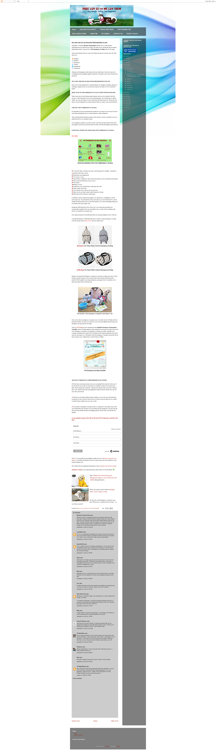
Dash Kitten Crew (81, 594)
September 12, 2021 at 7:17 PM (84, 605)
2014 (126, 105)
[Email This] (106, 508)
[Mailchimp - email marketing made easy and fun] (112, 452)
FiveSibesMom (81, 633)
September (129, 73)
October (129, 71)
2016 (126, 101)
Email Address (77, 431)
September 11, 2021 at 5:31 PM (84, 566)
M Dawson (79, 647)
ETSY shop (80, 327)
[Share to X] (109, 508)
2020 (126, 92)
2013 (126, 107)
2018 (126, 96)
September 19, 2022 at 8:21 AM (84, 661)
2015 (126, 103)
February (129, 87)
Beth (78, 571)
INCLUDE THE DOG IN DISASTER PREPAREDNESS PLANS (135, 75)
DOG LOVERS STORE (79, 33)
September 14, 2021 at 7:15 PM (84, 616)
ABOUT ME (93, 33)
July (128, 81)
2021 (126, 67)
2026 (126, 56)
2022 (126, 64)
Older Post (114, 721)
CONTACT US (118, 33)
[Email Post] (102, 508)
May (128, 83)
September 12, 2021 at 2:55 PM (84, 578)
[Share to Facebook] (110, 508)
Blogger (118, 746)
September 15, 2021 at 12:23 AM (85, 628)
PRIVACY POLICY (132, 33)
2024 (126, 60)
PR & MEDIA (106, 33)
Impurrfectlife (80, 544)
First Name (76, 437)
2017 (126, 98)
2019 (126, 94)
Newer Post (76, 721)
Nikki (78, 610)
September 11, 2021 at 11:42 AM (85, 527)
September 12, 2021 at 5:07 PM (84, 589)
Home (74, 29)
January (129, 89)
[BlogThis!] (107, 508)
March (128, 85)
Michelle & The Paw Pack (83, 515)
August (129, 79)
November (129, 68)
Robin (78, 557)
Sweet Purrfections (82, 621)
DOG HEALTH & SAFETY (88, 29)
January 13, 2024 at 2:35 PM (84, 675)
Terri (78, 583)
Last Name (76, 443)
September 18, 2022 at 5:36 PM (84, 642)
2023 (126, 62)
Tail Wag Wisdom (81, 666)
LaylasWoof (80, 532)
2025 (126, 58)
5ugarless (107, 746)
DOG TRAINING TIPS (124, 29)
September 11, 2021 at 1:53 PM (84, 539)
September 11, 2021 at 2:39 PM (84, 553)
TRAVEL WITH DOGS (107, 29)
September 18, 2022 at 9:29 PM (84, 652)
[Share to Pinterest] (112, 508)
